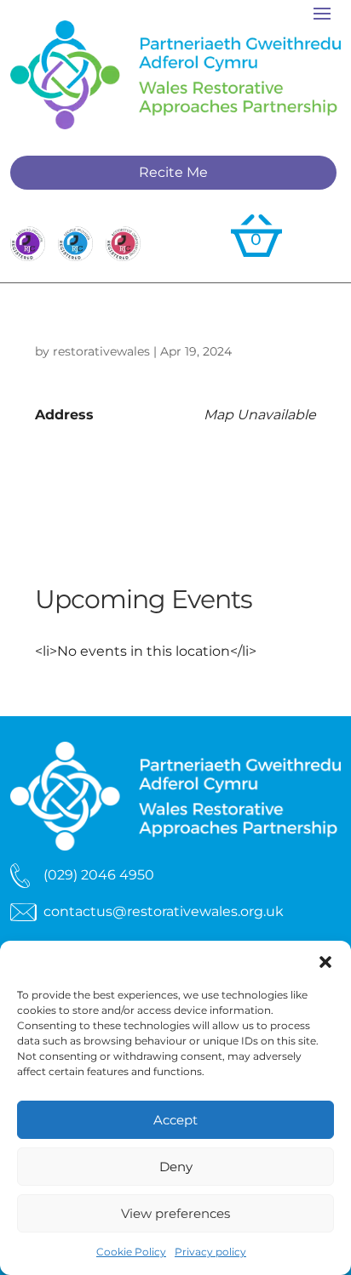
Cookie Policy (131, 1251)
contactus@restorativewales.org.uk (163, 911)
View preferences (175, 1213)
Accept (175, 1120)
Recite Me (173, 172)
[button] (325, 961)
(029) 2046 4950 (98, 875)
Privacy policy (210, 1251)
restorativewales (101, 351)
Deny (176, 1166)
